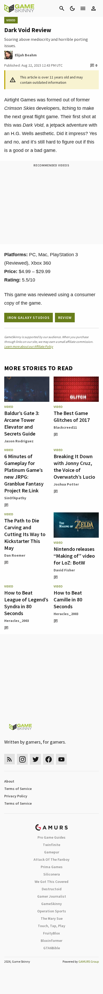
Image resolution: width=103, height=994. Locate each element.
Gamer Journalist (51, 896)
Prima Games (52, 866)
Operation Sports (51, 911)
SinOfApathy (15, 498)
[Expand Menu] (83, 8)
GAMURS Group (88, 961)
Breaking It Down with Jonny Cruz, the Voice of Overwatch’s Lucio (74, 466)
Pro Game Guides (51, 837)
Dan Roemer (14, 555)
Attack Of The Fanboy (51, 859)
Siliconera (51, 874)
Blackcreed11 (65, 427)
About (9, 781)
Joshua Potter (66, 484)
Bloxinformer (51, 940)
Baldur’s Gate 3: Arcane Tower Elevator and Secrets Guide (21, 423)
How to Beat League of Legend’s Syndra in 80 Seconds (26, 602)
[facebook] (48, 759)
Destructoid (52, 889)
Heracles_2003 (16, 620)
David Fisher (64, 570)
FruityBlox (51, 933)
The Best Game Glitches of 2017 (72, 416)
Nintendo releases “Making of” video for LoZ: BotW (74, 556)
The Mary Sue (52, 918)
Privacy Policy (15, 796)
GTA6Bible (51, 948)
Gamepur (51, 852)
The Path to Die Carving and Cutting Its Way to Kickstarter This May (24, 534)
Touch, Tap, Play (51, 925)
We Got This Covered (51, 881)
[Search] (62, 8)
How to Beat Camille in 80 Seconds (68, 599)
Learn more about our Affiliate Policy (28, 346)
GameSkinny (51, 903)
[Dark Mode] (72, 8)
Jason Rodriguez (19, 441)
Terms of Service (18, 788)
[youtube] (61, 759)
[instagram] (22, 759)
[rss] (9, 759)
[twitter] (35, 759)
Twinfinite (51, 844)
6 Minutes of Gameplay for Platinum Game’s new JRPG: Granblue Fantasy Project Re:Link (24, 473)
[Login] (93, 8)
